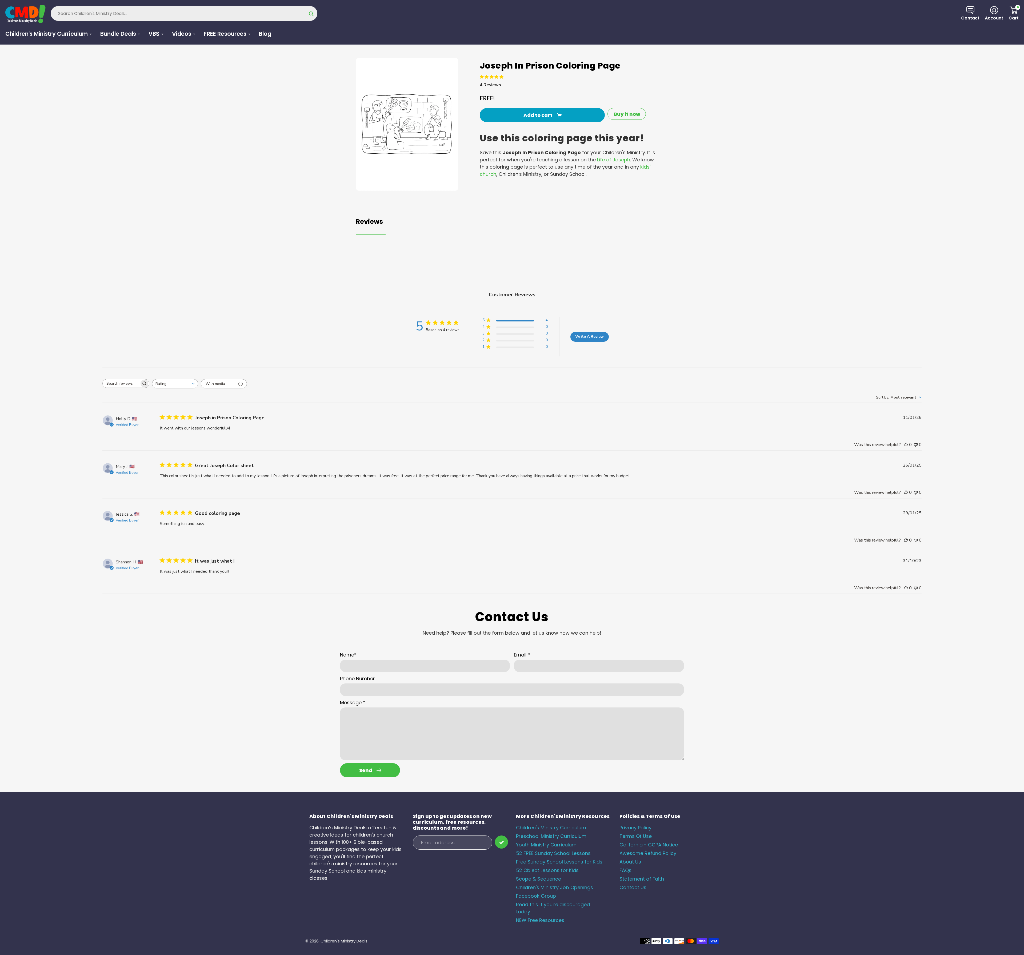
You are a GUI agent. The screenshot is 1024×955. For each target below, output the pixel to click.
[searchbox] (121, 383)
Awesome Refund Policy (647, 853)
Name (348, 654)
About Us (630, 861)
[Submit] (501, 842)
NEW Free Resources (540, 920)
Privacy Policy (635, 827)
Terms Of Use (635, 836)
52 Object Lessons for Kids (547, 870)
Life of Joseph (613, 159)
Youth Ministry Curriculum (546, 844)
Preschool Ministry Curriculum (551, 836)
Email (522, 654)
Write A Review (589, 336)
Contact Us (632, 887)
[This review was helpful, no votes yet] (906, 445)
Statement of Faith (641, 879)
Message (352, 702)
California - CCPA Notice (648, 844)
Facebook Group (536, 896)
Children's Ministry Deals (344, 941)
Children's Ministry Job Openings (554, 887)
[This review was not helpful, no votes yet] (916, 445)
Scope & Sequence (538, 879)
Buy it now (627, 114)
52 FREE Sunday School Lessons (553, 853)
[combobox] (175, 383)
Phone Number (357, 678)
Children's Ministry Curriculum (551, 827)
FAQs (625, 870)
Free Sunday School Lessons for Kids (559, 861)
